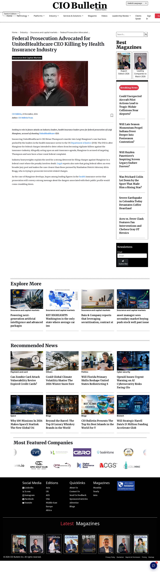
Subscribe (123, 263)
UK (47, 491)
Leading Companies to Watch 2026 (140, 74)
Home (15, 32)
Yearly (96, 491)
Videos (104, 16)
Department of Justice (81, 143)
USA (48, 499)
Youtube (28, 503)
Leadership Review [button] (120, 16)
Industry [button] (53, 16)
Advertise (74, 503)
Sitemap (151, 557)
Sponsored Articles (79, 499)
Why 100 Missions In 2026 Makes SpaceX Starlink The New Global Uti (26, 424)
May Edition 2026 (124, 544)
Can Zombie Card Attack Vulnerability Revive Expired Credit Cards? (25, 380)
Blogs (48, 415)
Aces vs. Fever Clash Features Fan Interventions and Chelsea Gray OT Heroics (131, 225)
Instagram (29, 495)
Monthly (97, 487)
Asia (48, 487)
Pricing (144, 557)
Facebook (29, 499)
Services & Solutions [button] (72, 16)
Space (13, 415)
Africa (49, 510)
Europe (49, 506)
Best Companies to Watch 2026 (72, 543)
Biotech (120, 415)
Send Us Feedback (78, 495)
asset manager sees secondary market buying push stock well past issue (133, 319)
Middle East (51, 503)
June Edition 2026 (89, 544)
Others (49, 372)
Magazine (92, 16)
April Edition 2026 (141, 544)
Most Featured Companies (43, 442)
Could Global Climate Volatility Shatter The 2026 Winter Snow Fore (60, 380)
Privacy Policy (110, 557)
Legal (59, 163)
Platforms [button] (38, 16)
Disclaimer (120, 557)
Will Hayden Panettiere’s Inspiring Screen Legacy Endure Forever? (129, 159)
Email (119, 252)
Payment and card (19, 372)
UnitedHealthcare (47, 133)
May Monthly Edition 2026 (106, 543)
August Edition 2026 (20, 544)
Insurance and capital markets (44, 32)
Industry (24, 32)
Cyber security (123, 372)
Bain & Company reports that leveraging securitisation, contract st (97, 319)
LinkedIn (28, 487)
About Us (74, 487)
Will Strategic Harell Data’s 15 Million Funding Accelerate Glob (132, 424)
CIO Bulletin (17, 114)
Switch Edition (10, 13)
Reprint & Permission (132, 557)
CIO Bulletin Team (25, 118)
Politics (84, 372)
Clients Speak (138, 17)
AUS (48, 495)
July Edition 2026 (54, 543)
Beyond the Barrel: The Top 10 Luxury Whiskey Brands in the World (60, 424)
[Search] (146, 34)
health (82, 176)
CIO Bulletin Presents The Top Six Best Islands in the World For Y (97, 424)
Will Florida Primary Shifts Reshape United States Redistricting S (95, 380)
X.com (27, 491)
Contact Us (75, 491)
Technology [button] (22, 16)
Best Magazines (128, 45)
